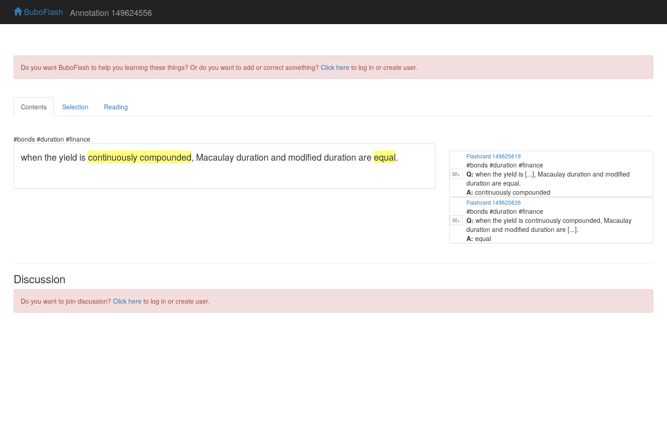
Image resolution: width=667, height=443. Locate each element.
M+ (456, 173)
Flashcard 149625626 (493, 202)
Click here (335, 67)
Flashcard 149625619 (493, 156)
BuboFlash (42, 11)
